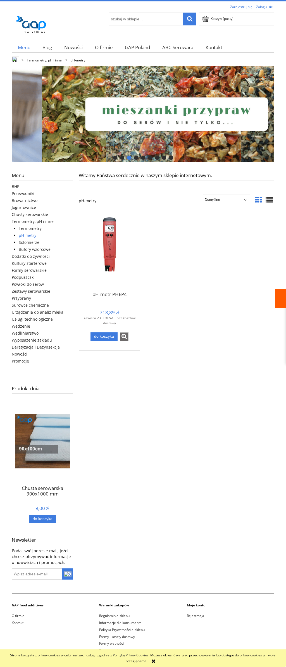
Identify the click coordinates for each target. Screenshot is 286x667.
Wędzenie (21, 326)
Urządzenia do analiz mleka (37, 312)
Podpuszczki (23, 277)
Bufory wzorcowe (35, 249)
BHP (15, 186)
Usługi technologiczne (32, 319)
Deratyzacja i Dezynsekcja (36, 347)
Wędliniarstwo (25, 333)
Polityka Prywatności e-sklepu (122, 629)
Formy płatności (111, 643)
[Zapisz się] (67, 574)
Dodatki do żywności (31, 256)
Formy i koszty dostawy (117, 636)
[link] (143, 114)
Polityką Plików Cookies (131, 655)
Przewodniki (23, 193)
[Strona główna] (33, 23)
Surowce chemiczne (30, 305)
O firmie (18, 615)
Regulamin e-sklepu (114, 615)
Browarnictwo (24, 200)
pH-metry (27, 235)
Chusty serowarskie (30, 214)
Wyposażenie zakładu (32, 340)
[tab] (115, 158)
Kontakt (17, 622)
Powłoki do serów (28, 284)
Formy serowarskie (29, 270)
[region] (143, 114)
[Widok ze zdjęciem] (258, 200)
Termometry (30, 228)
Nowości (19, 354)
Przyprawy (21, 298)
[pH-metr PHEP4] (109, 252)
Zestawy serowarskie (31, 291)
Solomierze (29, 242)
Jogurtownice (24, 207)
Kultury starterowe (29, 263)
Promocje (20, 361)
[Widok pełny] (269, 200)
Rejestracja (195, 615)
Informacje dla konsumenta (120, 622)
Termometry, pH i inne (33, 221)
